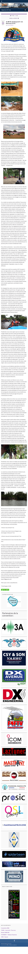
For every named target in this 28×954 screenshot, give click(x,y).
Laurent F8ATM (10, 25)
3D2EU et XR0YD (13, 18)
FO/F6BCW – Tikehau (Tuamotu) (9, 934)
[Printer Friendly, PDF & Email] (5, 589)
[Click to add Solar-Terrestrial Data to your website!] (14, 904)
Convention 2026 (5, 928)
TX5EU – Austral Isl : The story (8, 930)
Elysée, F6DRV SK (5, 932)
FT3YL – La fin (15, 15)
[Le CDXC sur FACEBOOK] (1, 1)
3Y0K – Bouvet (4, 937)
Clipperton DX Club (6, 10)
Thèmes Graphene (13, 944)
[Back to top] (25, 951)
